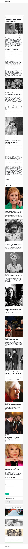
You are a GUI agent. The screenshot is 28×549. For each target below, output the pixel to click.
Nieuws (10, 16)
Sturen (7, 493)
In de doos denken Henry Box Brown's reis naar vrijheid (13, 527)
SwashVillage (7, 1)
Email (6, 484)
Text (6, 487)
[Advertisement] (14, 9)
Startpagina (6, 16)
